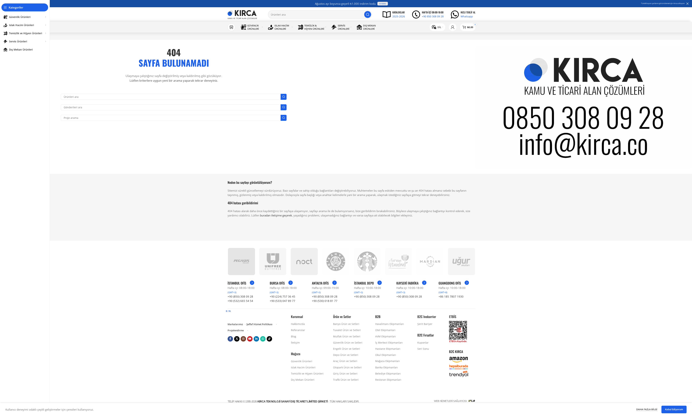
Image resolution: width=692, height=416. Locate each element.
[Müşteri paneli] (452, 27)
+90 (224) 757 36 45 (282, 296)
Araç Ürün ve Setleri (345, 361)
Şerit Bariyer (424, 324)
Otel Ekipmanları (385, 330)
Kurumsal (297, 316)
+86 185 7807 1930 (451, 296)
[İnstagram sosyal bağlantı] (243, 339)
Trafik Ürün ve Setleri (346, 379)
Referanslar (298, 330)
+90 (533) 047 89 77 (282, 301)
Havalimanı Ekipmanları (389, 324)
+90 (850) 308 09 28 (240, 296)
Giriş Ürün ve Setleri (345, 373)
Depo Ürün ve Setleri (345, 355)
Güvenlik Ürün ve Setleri (347, 342)
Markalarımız (235, 324)
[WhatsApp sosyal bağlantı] (263, 339)
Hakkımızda (298, 324)
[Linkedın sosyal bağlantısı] (256, 339)
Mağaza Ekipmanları (387, 361)
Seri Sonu (423, 348)
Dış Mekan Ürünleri (302, 379)
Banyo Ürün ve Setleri (346, 324)
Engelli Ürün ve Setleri (346, 348)
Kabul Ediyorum (674, 409)
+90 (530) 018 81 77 (324, 301)
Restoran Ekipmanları (388, 379)
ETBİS (452, 316)
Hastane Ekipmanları (387, 348)
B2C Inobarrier (426, 316)
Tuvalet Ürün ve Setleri (347, 330)
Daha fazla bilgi (647, 409)
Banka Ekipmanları (386, 367)
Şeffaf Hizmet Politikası (259, 324)
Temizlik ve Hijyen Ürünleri (307, 373)
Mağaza (295, 353)
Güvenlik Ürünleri (301, 361)
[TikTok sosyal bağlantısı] (269, 339)
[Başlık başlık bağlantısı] (351, 3)
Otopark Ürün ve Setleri (347, 367)
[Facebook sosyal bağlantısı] (230, 339)
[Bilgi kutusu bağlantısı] (394, 14)
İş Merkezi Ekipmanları (389, 342)
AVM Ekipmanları (385, 336)
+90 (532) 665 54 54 (240, 301)
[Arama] (367, 14)
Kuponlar (423, 342)
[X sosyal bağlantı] (237, 339)
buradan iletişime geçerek (276, 215)
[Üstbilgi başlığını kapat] (687, 3)
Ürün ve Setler (342, 316)
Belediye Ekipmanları (388, 373)
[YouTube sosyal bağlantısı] (250, 339)
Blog (293, 336)
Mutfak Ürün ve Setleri (346, 336)
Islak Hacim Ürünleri (303, 367)
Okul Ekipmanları (385, 355)
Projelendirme (236, 330)
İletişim (295, 342)
